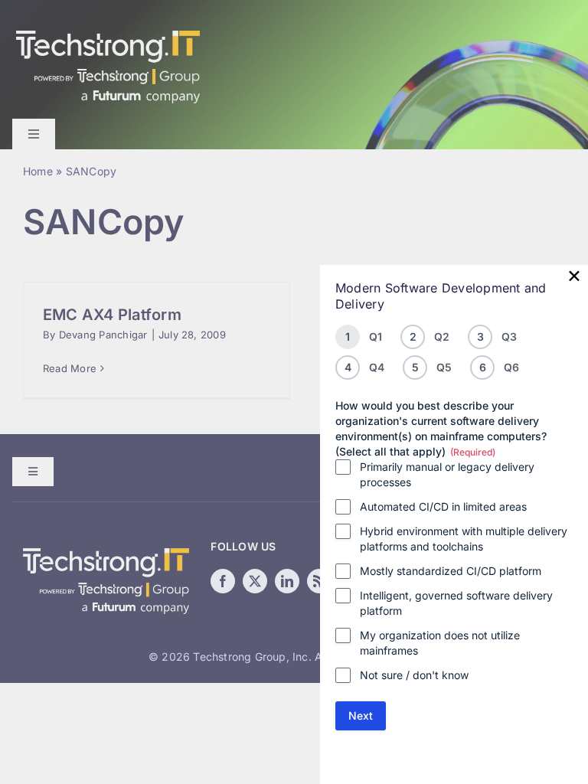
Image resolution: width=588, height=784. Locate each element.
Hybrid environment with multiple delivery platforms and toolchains (463, 538)
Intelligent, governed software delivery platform (456, 603)
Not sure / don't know (414, 674)
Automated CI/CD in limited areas (443, 506)
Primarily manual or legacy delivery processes (447, 474)
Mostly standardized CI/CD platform (450, 570)
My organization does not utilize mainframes (440, 643)
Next (360, 715)
